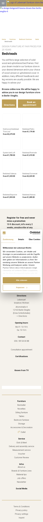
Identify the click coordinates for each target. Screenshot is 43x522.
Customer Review (21, 457)
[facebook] (19, 492)
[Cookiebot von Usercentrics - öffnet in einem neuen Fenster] (30, 232)
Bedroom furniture (21, 420)
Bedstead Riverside (29, 153)
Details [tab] (21, 239)
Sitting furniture (21, 412)
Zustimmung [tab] (8, 239)
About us (21, 467)
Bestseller (21, 405)
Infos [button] (21, 464)
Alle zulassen (21, 280)
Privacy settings (21, 514)
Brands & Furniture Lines (22, 471)
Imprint (21, 518)
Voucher (21, 454)
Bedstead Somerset (29, 174)
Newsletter (21, 482)
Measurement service (22, 450)
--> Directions (21, 316)
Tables (21, 416)
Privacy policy (21, 510)
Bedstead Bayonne (10, 195)
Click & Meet (21, 442)
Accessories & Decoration (21, 427)
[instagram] (24, 492)
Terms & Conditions (21, 506)
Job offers (21, 478)
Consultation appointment (21, 350)
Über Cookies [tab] (34, 239)
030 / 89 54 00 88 (21, 341)
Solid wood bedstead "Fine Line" (11, 130)
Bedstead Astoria (28, 195)
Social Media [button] (21, 488)
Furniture (21, 401)
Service (21, 439)
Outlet (23, 432)
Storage (21, 424)
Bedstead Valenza (9, 174)
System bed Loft (9, 153)
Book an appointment (29, 103)
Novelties (21, 409)
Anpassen (20, 287)
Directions (9, 105)
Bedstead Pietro (28, 129)
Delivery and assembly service (21, 446)
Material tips (21, 474)
